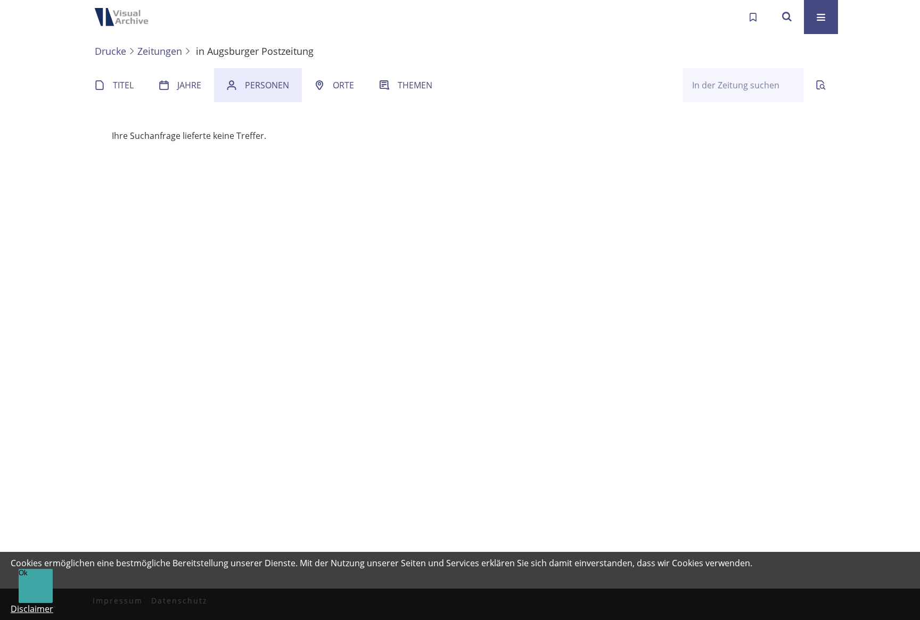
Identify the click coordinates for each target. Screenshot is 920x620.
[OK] (787, 17)
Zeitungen (159, 51)
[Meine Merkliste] (753, 17)
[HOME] (124, 17)
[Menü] (821, 17)
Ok (23, 573)
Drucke (110, 51)
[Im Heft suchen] (821, 85)
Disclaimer (32, 609)
